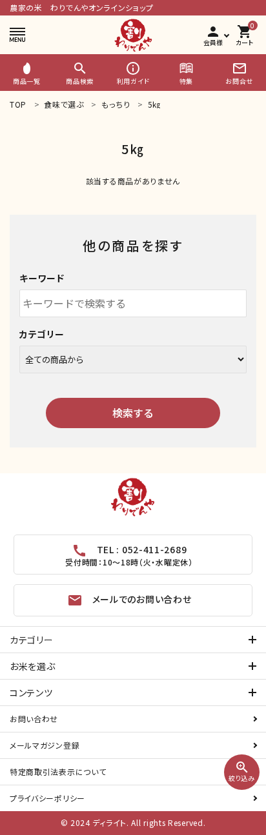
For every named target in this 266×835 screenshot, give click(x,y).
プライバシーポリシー (47, 797)
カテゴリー (42, 334)
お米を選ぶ (33, 666)
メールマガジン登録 (44, 745)
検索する (133, 412)
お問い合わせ (34, 718)
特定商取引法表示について (58, 771)
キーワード (42, 277)
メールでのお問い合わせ (129, 600)
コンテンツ (31, 692)
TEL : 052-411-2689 (128, 555)
